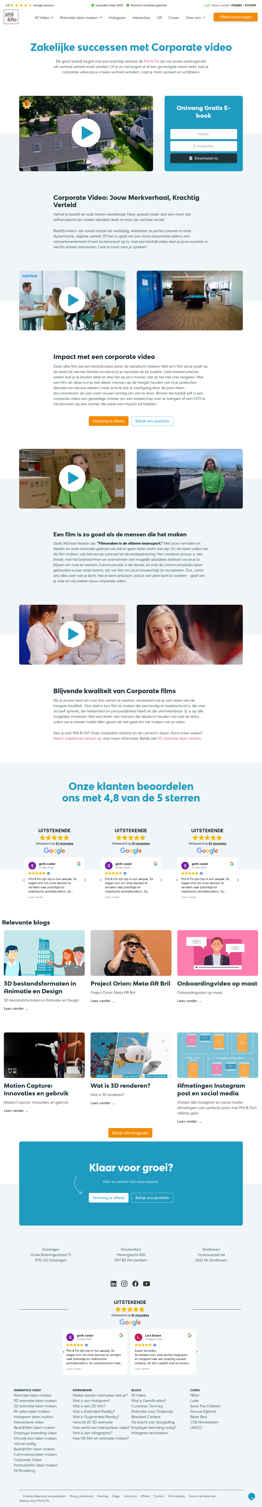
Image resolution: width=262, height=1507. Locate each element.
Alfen (194, 1395)
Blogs (136, 1390)
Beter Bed (198, 1417)
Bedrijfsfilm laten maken (34, 1427)
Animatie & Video (27, 1390)
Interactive (141, 18)
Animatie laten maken (79, 18)
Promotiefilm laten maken (36, 1465)
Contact (159, 1496)
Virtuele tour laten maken (35, 1438)
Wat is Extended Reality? (94, 1411)
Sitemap (102, 1496)
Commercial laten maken (35, 1454)
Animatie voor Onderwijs (152, 1411)
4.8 (8, 5)
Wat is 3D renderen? (120, 1085)
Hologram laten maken (33, 1417)
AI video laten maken (32, 1411)
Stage (116, 1496)
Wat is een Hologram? (91, 1401)
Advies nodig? (230, 5)
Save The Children (205, 1406)
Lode (194, 1401)
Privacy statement (81, 1496)
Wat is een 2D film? (89, 1406)
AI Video (42, 18)
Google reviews (43, 5)
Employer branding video (35, 1433)
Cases (174, 18)
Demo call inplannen (202, 1496)
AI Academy (24, 1470)
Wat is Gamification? (148, 1401)
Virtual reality (25, 1444)
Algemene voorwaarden (50, 1496)
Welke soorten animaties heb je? (100, 1395)
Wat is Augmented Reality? (96, 1417)
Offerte (145, 1496)
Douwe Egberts (203, 1411)
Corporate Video (28, 1460)
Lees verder (14, 1008)
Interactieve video (29, 1422)
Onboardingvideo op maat (217, 983)
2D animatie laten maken (179, 738)
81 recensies (64, 843)
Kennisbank (82, 1390)
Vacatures (130, 1496)
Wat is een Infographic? (92, 1433)
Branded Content (145, 1417)
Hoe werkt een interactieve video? (101, 1427)
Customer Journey (147, 1406)
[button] (86, 133)
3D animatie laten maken (35, 1401)
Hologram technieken (149, 1433)
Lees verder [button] (35, 897)
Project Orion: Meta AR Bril (130, 983)
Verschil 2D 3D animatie (93, 1422)
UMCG (196, 1427)
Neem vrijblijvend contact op (77, 738)
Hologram (117, 18)
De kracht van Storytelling (153, 1422)
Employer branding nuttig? (153, 1427)
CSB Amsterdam (204, 1422)
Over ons (193, 18)
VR (159, 18)
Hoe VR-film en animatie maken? (101, 1438)
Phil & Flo (151, 61)
